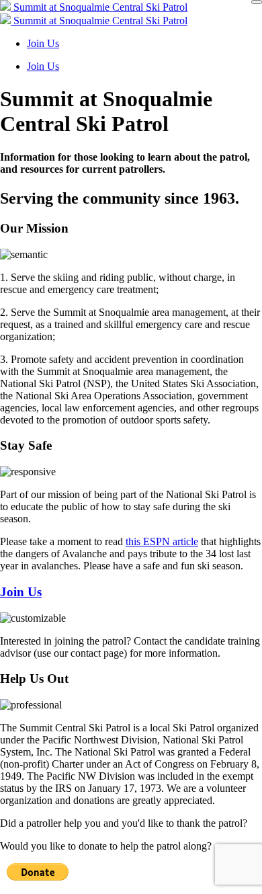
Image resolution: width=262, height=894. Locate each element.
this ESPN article (162, 541)
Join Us (43, 43)
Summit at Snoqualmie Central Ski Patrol (99, 7)
